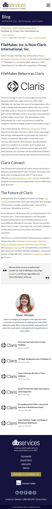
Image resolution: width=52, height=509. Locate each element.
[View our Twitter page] (30, 493)
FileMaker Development (27, 241)
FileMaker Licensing (12, 247)
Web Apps (26, 464)
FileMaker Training (16, 244)
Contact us (13, 274)
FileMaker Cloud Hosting (35, 244)
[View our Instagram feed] (34, 493)
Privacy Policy (41, 499)
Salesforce (26, 460)
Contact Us (9, 499)
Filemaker (26, 456)
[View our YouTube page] (21, 493)
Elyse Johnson (8, 35)
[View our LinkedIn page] (17, 493)
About (26, 468)
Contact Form (38, 254)
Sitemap (18, 499)
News (31, 38)
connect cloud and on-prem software (24, 178)
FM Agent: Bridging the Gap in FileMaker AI (34, 359)
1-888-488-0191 (28, 499)
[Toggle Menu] (48, 5)
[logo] (14, 6)
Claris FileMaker (40, 38)
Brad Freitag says (33, 129)
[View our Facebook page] (26, 493)
